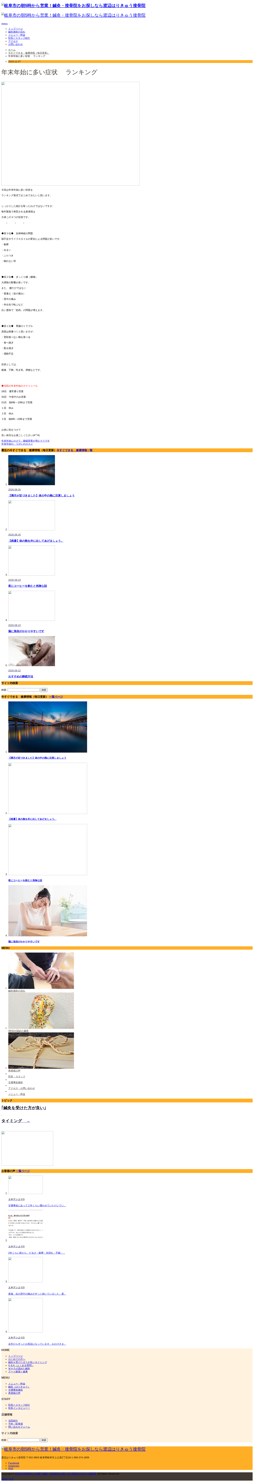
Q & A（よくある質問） (21, 1365)
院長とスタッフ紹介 (19, 38)
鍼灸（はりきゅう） (19, 1386)
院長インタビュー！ (19, 1408)
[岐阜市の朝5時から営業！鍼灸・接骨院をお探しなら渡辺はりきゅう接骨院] (73, 5)
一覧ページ (56, 696)
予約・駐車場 (15, 1423)
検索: (4, 689)
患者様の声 (14, 1393)
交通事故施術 (15, 1389)
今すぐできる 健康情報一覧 (75, 450)
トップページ (15, 28)
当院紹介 (13, 1420)
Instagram (13, 1465)
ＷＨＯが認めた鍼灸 (19, 1368)
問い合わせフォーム (19, 1426)
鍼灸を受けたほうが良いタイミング (27, 1362)
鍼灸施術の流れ (16, 31)
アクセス (13, 41)
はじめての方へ (16, 1359)
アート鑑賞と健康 (18, 1371)
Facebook (13, 1463)
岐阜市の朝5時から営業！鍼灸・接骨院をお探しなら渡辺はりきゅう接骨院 (55, 1473)
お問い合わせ (15, 44)
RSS (10, 1468)
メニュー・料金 (16, 35)
